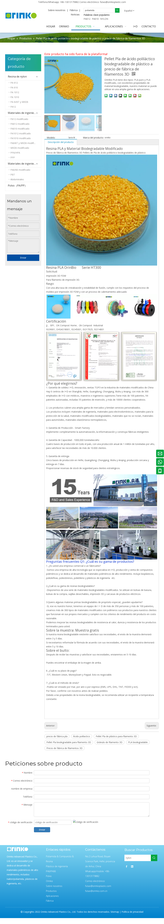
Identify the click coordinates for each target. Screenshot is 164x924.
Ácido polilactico (81, 736)
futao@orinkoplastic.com (113, 2)
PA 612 (14, 82)
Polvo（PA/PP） (17, 185)
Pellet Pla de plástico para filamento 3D (116, 736)
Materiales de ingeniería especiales (24, 113)
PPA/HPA (15, 152)
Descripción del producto (61, 142)
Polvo (49, 876)
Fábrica (74, 10)
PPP (12, 157)
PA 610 (14, 87)
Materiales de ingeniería (22, 163)
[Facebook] (126, 866)
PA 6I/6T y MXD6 (19, 101)
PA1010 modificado (20, 138)
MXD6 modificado (19, 147)
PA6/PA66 (51, 871)
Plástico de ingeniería (57, 866)
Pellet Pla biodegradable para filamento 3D (68, 742)
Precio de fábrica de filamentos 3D (64, 748)
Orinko (49, 881)
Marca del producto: (93, 137)
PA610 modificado (19, 128)
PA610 (95, 18)
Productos (51, 890)
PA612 (87, 18)
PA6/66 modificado (20, 169)
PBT (12, 174)
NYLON (104, 18)
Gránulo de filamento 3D (109, 742)
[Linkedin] (132, 866)
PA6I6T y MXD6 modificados (25, 143)
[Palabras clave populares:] (117, 10)
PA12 (13, 106)
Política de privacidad (132, 911)
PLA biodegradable (138, 742)
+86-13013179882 (69, 2)
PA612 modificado (19, 123)
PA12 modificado (19, 119)
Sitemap (115, 911)
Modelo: (51, 137)
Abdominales (17, 179)
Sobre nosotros (56, 10)
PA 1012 (14, 92)
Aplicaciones (52, 895)
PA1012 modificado (20, 133)
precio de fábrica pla (56, 736)
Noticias (75, 14)
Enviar (23, 257)
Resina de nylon (17, 76)
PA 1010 (14, 97)
